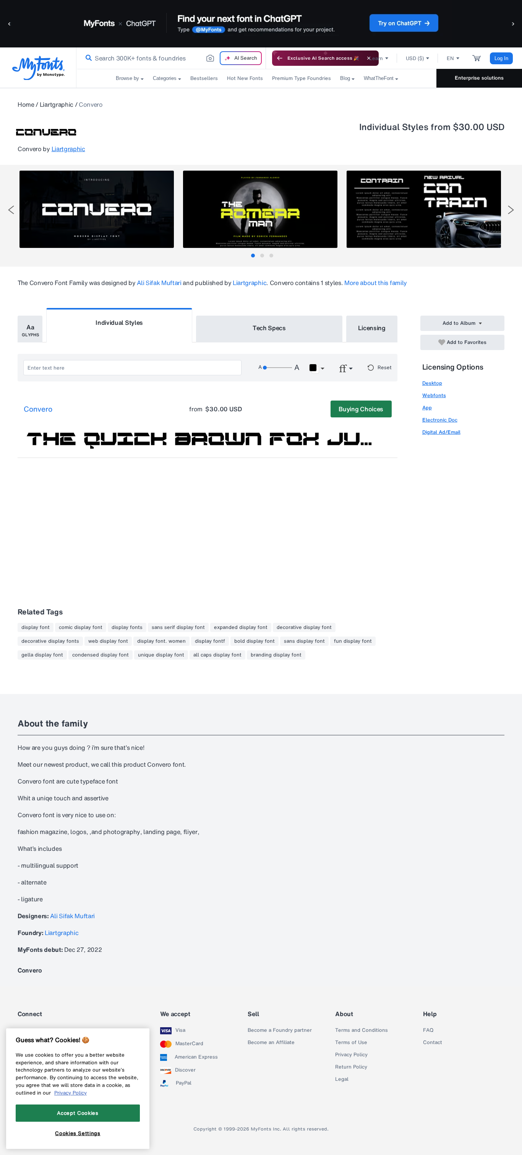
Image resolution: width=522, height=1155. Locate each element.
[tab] (253, 255)
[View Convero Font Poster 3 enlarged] (424, 209)
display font (35, 627)
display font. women (161, 641)
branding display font (276, 655)
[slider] (277, 367)
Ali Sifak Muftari (159, 282)
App (427, 407)
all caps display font (217, 655)
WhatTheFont (379, 78)
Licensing (372, 327)
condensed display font (100, 655)
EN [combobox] (450, 58)
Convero (38, 409)
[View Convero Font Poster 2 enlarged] (260, 209)
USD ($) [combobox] (415, 58)
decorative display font (304, 627)
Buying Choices (361, 409)
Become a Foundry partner (280, 1030)
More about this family (375, 282)
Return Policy (351, 1067)
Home (26, 104)
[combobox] (171, 58)
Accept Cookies (77, 1113)
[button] (9, 23)
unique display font (161, 655)
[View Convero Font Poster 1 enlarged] (96, 209)
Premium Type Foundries (301, 78)
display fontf (210, 641)
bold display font (254, 641)
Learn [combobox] (376, 58)
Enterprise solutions (479, 77)
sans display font (304, 641)
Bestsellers (204, 78)
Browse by (127, 78)
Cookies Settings (78, 1133)
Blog (345, 78)
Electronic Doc (439, 420)
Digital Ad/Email (441, 432)
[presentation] (11, 209)
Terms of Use (351, 1042)
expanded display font (240, 627)
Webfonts (434, 395)
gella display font (42, 655)
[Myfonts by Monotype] (38, 68)
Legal (342, 1079)
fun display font (353, 641)
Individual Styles (119, 322)
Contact (432, 1042)
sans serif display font (178, 627)
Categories (165, 78)
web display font (108, 641)
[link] (87, 58)
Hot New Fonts (245, 78)
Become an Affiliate (271, 1042)
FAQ (428, 1030)
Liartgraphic (56, 104)
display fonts (127, 627)
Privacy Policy (351, 1055)
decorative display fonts (50, 641)
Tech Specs (269, 327)
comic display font (80, 627)
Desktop (432, 383)
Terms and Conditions (361, 1030)
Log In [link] (501, 58)
